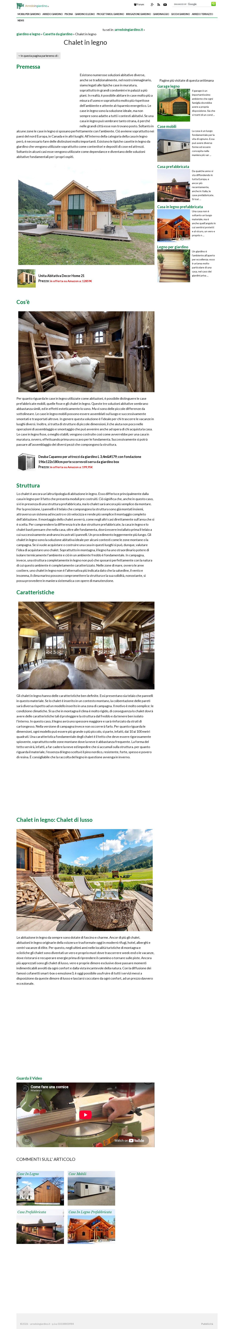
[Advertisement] (59, 29)
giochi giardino (180, 14)
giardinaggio (161, 14)
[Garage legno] (174, 105)
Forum (140, 4)
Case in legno (28, 1174)
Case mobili (77, 1174)
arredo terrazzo (202, 14)
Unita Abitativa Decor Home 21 (61, 276)
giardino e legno (85, 14)
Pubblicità (207, 1323)
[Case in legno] (40, 1188)
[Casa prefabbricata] (40, 1226)
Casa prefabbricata (31, 1212)
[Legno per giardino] (174, 265)
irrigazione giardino (138, 14)
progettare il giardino (110, 14)
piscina (69, 14)
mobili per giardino (29, 14)
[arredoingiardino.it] (33, 5)
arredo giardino (52, 14)
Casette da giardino (58, 34)
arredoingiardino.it (129, 30)
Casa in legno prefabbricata (90, 1212)
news (21, 20)
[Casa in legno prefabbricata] (91, 1226)
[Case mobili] (91, 1188)
